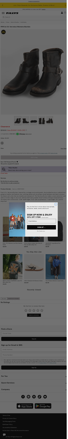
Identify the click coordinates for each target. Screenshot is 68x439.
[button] (66, 228)
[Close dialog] (56, 204)
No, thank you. (41, 231)
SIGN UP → (41, 227)
